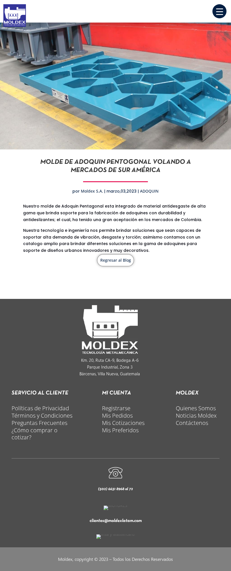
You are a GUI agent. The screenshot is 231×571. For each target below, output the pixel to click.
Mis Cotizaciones (123, 423)
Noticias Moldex (196, 415)
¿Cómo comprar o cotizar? (34, 433)
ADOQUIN (149, 191)
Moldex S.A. (92, 191)
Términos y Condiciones (42, 415)
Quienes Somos (196, 408)
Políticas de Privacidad (40, 408)
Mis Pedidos (117, 415)
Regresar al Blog (115, 260)
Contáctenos (192, 423)
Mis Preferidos (120, 430)
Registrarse (116, 408)
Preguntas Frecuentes (39, 423)
